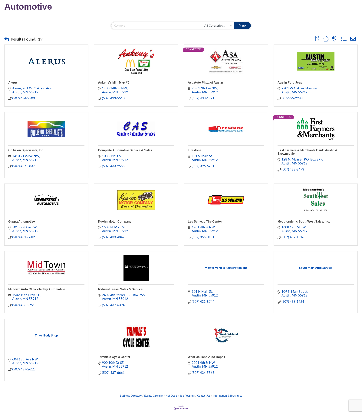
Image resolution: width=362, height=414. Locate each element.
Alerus (13, 82)
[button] (6, 39)
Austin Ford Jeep (290, 82)
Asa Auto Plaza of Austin (205, 82)
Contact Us (203, 395)
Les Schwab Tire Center (205, 221)
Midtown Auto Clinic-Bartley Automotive (36, 289)
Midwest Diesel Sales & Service (120, 289)
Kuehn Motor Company (114, 221)
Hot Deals (171, 395)
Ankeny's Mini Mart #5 (113, 82)
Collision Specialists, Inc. (26, 150)
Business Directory (131, 395)
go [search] (244, 25)
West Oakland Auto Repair (206, 357)
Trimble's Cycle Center (114, 357)
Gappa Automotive (21, 221)
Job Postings (187, 395)
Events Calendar (153, 395)
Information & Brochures (227, 395)
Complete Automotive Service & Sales (125, 150)
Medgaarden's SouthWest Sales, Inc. (304, 221)
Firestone (194, 150)
